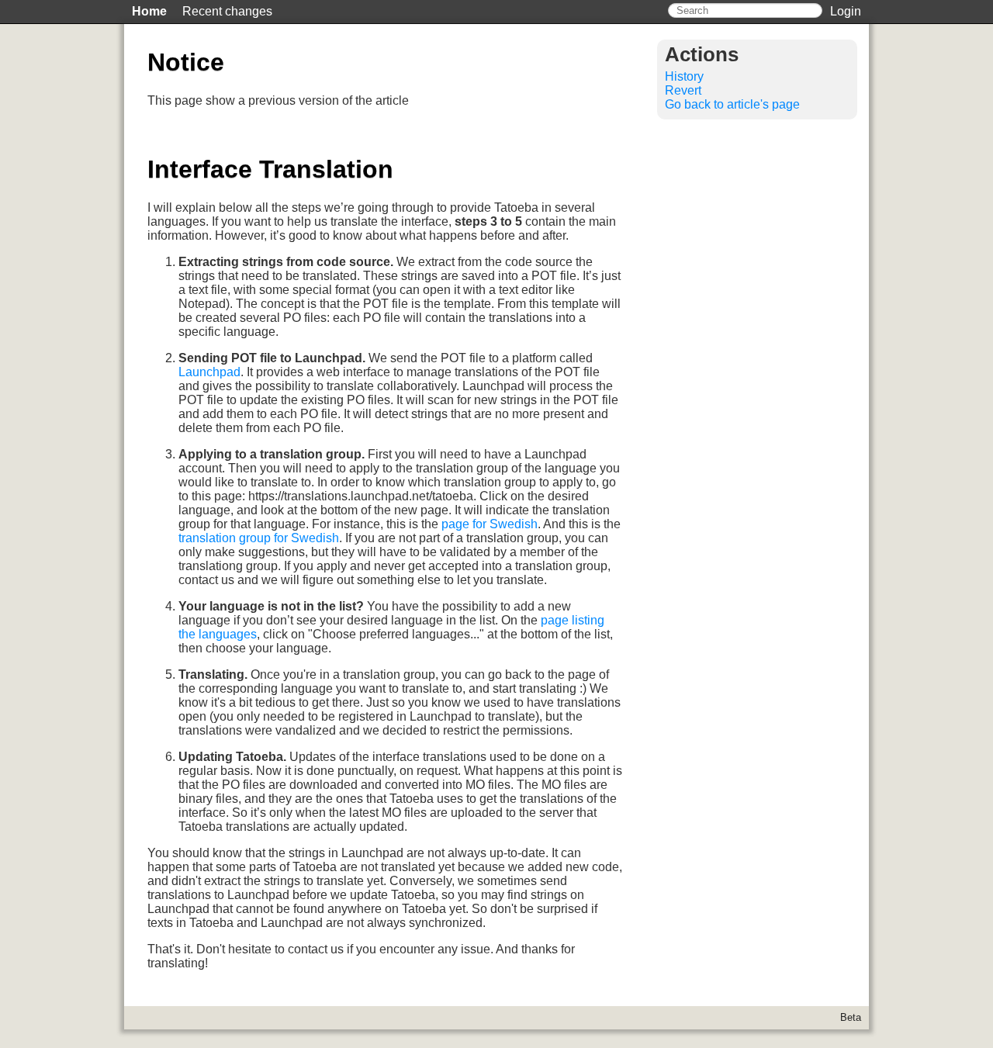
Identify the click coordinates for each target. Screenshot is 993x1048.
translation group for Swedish (258, 538)
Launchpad (209, 372)
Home (149, 11)
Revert (683, 90)
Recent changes (227, 11)
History (684, 76)
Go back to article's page (732, 104)
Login (845, 11)
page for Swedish (489, 524)
